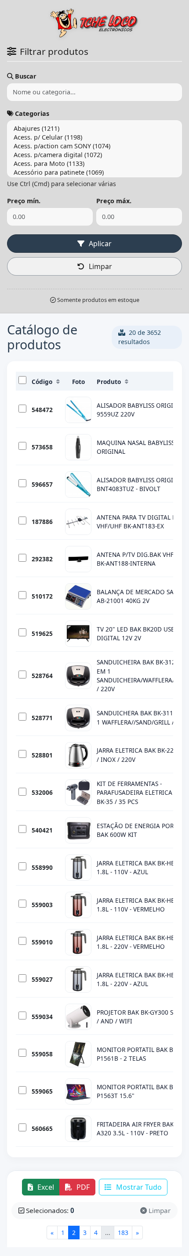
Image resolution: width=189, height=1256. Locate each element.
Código (42, 381)
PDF (82, 1187)
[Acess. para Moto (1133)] (94, 163)
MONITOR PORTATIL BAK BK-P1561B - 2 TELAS (137, 1053)
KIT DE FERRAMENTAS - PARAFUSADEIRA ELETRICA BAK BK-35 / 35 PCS (141, 792)
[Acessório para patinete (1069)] (94, 172)
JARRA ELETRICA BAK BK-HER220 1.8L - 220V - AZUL (143, 979)
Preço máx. (113, 201)
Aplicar (99, 243)
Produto (109, 381)
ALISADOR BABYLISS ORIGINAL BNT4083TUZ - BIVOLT (141, 484)
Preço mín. (23, 201)
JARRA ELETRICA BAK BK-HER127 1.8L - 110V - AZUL (143, 867)
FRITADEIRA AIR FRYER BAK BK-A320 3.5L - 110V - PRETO (141, 1128)
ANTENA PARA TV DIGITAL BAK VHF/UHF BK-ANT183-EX (140, 521)
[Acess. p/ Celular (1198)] (94, 137)
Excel (45, 1187)
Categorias (32, 113)
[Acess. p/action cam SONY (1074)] (94, 146)
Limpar (99, 266)
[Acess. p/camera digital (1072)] (94, 155)
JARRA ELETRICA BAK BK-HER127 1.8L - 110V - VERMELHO (143, 904)
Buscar (25, 76)
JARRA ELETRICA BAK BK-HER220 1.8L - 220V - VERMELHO (143, 942)
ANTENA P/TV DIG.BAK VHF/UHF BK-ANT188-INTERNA (142, 558)
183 (123, 1232)
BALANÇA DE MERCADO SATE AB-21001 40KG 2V (138, 596)
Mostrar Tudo (138, 1187)
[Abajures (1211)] (94, 128)
